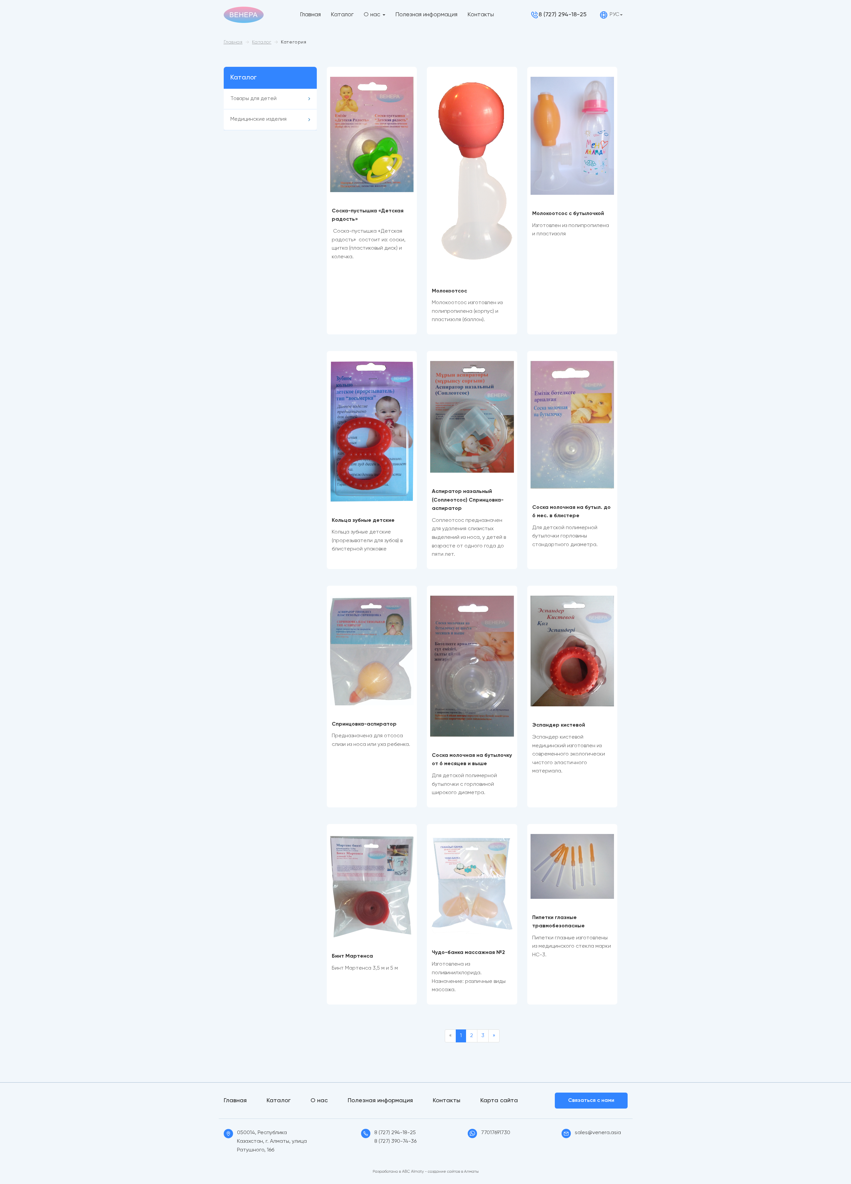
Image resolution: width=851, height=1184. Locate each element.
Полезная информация (426, 15)
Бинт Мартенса (352, 956)
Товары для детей (253, 98)
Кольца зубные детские (363, 520)
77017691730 (495, 1132)
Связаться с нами (591, 1100)
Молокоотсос (449, 291)
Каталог (342, 15)
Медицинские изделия (258, 119)
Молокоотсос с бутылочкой (568, 213)
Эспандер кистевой (558, 725)
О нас (372, 15)
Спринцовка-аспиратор (364, 724)
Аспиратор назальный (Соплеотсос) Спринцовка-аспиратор (468, 500)
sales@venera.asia (598, 1132)
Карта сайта (499, 1101)
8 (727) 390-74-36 (395, 1141)
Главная (310, 15)
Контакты (480, 15)
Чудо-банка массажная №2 (468, 952)
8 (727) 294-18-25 (562, 15)
